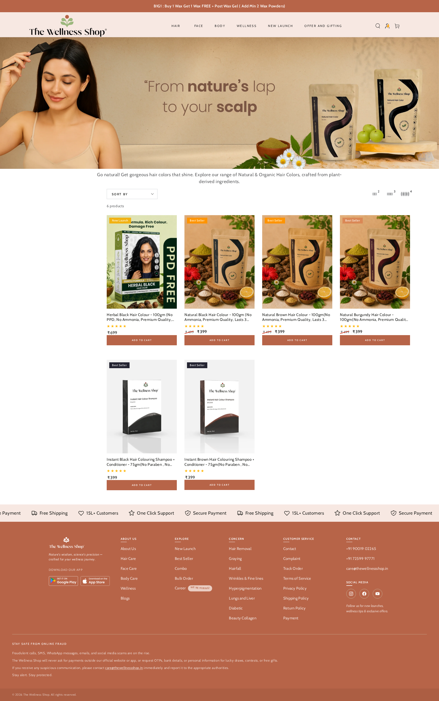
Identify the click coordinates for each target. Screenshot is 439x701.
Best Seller (184, 558)
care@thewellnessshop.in (367, 568)
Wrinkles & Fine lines (246, 578)
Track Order (293, 568)
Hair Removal (240, 548)
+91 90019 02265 (361, 548)
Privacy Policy (295, 588)
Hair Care (128, 558)
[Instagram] (351, 594)
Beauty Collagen (242, 618)
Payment (291, 618)
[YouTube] (377, 594)
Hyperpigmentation (245, 588)
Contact (289, 548)
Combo (181, 568)
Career (180, 588)
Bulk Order (184, 578)
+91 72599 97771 (360, 558)
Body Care (129, 578)
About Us (128, 548)
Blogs (125, 598)
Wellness (128, 588)
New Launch (185, 548)
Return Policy (294, 608)
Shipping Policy (296, 598)
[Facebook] (364, 594)
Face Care (129, 568)
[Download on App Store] (95, 581)
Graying (235, 558)
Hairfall (235, 568)
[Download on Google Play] (63, 581)
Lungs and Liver (242, 598)
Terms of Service (297, 578)
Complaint (292, 558)
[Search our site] (377, 26)
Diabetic (236, 608)
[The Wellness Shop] (80, 543)
